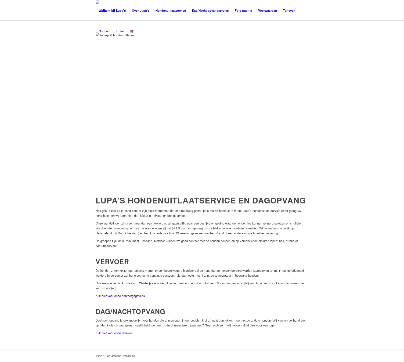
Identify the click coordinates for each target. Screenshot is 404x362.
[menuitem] (112, 10)
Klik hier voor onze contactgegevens (120, 295)
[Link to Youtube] (304, 355)
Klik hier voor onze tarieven (114, 333)
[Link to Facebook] (297, 355)
